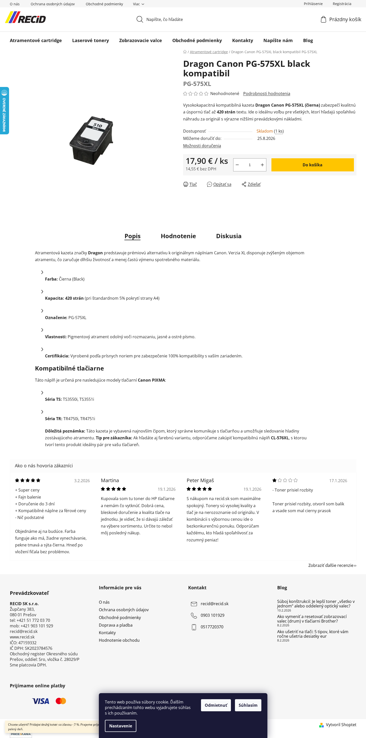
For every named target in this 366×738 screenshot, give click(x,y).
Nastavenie (120, 726)
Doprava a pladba (116, 625)
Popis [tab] (133, 236)
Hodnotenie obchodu (119, 640)
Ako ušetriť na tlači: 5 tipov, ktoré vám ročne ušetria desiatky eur (312, 634)
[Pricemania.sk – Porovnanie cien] (21, 733)
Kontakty (107, 632)
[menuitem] (36, 40)
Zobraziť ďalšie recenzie (330, 565)
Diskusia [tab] (229, 236)
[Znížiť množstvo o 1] (237, 165)
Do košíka (312, 165)
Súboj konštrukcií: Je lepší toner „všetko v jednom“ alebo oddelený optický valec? (316, 603)
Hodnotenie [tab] (178, 236)
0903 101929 (212, 615)
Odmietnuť (216, 705)
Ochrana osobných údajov (53, 4)
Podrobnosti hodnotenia (266, 93)
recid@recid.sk (214, 604)
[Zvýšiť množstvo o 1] (262, 165)
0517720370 (212, 627)
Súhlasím (248, 705)
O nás (15, 4)
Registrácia (342, 3)
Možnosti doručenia (202, 145)
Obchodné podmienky (104, 4)
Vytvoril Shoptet (341, 724)
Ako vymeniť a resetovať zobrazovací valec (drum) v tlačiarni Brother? (312, 618)
